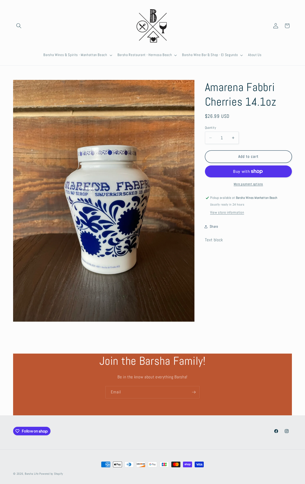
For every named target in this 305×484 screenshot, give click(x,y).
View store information (227, 212)
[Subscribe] (193, 392)
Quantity (210, 127)
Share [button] (214, 226)
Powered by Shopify (51, 474)
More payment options (248, 184)
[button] (19, 25)
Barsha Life (31, 474)
